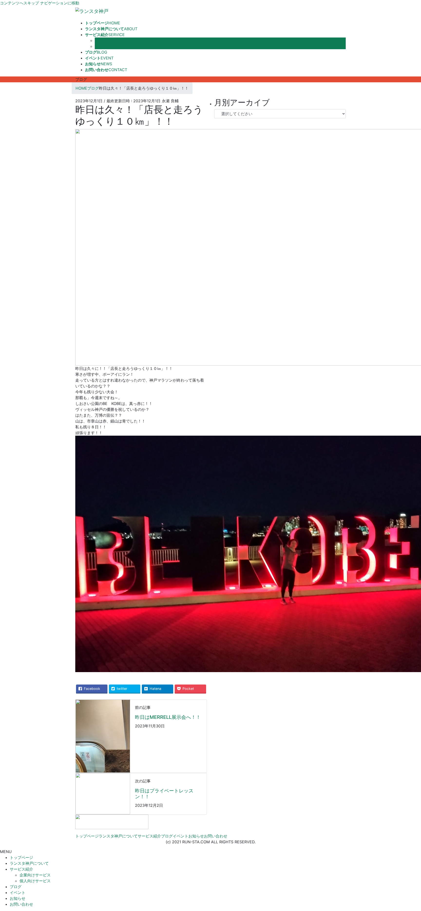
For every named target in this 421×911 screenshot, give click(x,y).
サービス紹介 (149, 836)
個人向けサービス (110, 46)
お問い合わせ (215, 836)
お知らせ (196, 836)
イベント (180, 836)
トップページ (87, 836)
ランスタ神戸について (118, 836)
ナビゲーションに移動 (59, 2)
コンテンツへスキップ (19, 2)
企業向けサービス (110, 40)
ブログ (167, 836)
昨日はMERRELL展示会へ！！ (168, 717)
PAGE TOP (407, 879)
